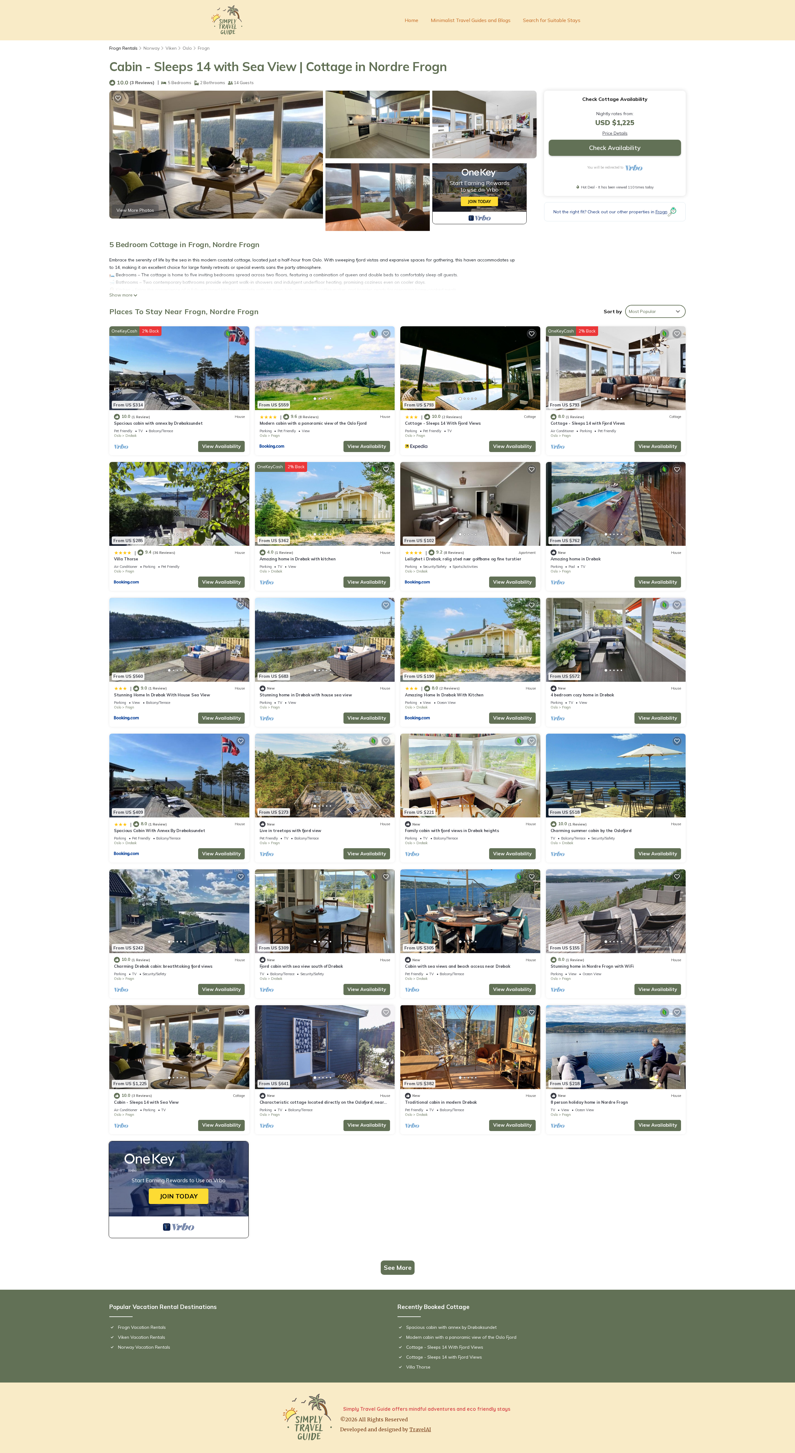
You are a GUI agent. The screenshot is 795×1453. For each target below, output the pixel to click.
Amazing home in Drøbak (576, 558)
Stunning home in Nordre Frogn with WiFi (592, 966)
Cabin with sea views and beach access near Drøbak (457, 966)
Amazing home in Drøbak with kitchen (298, 558)
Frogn (204, 48)
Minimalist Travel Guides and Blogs (471, 20)
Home (411, 20)
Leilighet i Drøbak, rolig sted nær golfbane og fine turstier (463, 558)
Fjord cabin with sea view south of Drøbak (301, 966)
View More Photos (135, 210)
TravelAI (420, 1429)
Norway (151, 48)
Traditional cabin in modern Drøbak (441, 1102)
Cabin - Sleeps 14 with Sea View (146, 1102)
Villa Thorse (126, 558)
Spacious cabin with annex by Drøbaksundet (158, 423)
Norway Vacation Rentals (144, 1347)
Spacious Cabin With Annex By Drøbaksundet (159, 830)
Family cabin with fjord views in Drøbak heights (452, 830)
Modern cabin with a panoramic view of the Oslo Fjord (313, 423)
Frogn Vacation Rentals (142, 1327)
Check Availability (615, 148)
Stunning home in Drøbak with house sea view (306, 694)
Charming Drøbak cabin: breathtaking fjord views (163, 966)
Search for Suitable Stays (551, 20)
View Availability (221, 446)
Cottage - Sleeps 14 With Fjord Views (443, 423)
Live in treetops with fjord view (290, 830)
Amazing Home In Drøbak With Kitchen (444, 694)
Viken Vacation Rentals (141, 1337)
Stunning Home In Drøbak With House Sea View (162, 694)
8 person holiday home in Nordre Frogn (589, 1102)
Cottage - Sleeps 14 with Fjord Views (588, 423)
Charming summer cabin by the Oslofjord (591, 830)
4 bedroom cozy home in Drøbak (582, 694)
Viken (171, 48)
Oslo (187, 48)
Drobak (131, 435)
